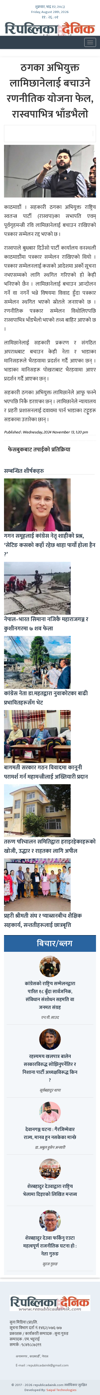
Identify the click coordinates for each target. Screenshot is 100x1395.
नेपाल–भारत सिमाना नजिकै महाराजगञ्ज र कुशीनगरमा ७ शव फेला (46, 624)
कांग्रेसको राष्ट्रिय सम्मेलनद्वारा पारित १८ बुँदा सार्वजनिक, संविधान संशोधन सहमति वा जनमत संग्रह (50, 996)
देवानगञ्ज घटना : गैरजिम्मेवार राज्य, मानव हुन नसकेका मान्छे (50, 1134)
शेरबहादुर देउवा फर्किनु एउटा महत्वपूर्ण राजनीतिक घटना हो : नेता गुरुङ (50, 1246)
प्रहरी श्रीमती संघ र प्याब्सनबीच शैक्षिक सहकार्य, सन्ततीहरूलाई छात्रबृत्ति (43, 920)
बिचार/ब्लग (55, 944)
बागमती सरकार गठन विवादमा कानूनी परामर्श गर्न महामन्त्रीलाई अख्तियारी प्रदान (46, 772)
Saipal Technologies (61, 1390)
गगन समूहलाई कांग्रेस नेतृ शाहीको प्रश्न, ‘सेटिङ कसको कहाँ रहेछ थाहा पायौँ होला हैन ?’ (49, 545)
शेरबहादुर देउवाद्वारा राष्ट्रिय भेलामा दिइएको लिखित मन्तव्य (50, 1191)
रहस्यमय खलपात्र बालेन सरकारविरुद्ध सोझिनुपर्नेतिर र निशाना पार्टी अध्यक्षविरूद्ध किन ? (49, 1068)
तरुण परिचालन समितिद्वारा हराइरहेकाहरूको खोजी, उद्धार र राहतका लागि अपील (50, 846)
